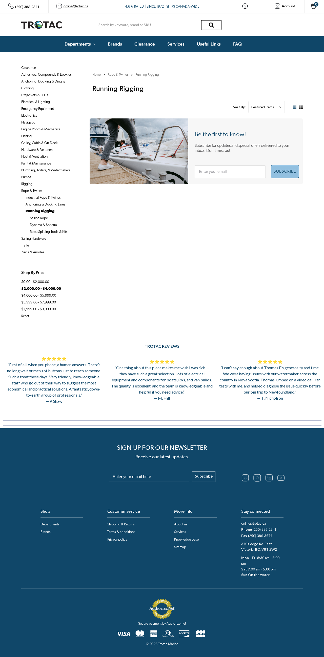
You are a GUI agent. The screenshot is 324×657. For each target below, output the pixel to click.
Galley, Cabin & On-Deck (39, 143)
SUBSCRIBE (285, 172)
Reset (25, 316)
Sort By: (239, 107)
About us (180, 524)
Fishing (26, 136)
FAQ (237, 44)
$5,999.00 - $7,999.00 (38, 302)
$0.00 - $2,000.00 (35, 282)
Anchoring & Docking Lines (45, 205)
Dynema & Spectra (43, 225)
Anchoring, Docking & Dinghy (43, 82)
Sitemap (180, 547)
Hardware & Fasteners (37, 150)
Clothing (27, 88)
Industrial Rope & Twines (43, 198)
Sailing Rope (39, 218)
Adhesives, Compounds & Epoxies (46, 75)
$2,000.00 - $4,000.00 (41, 289)
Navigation (29, 123)
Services (176, 44)
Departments (78, 44)
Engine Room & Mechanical (41, 129)
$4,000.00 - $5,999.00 (38, 296)
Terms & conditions (121, 532)
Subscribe (204, 477)
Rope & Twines (32, 191)
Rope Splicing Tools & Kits (49, 232)
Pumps (26, 177)
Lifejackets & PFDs (34, 95)
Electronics (29, 116)
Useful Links (209, 44)
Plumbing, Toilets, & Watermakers (45, 170)
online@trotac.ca (76, 6)
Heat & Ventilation (34, 157)
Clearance (144, 44)
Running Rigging (40, 211)
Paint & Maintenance (36, 164)
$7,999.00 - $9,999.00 (38, 309)
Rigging (26, 184)
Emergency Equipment (37, 109)
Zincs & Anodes (32, 252)
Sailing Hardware (33, 239)
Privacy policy (117, 540)
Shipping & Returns (121, 524)
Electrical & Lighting (35, 102)
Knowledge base (186, 540)
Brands (115, 44)
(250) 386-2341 (264, 530)
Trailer (25, 246)
